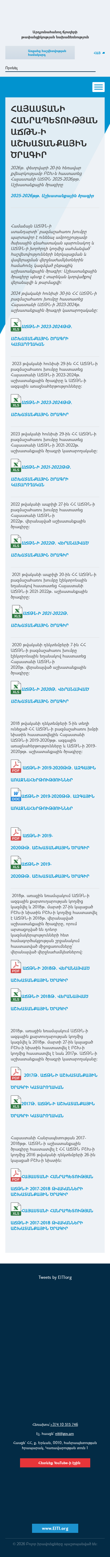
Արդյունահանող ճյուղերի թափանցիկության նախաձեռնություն (55, 14)
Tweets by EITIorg (55, 1277)
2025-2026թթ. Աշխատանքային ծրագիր (52, 195)
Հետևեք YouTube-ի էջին (59, 1462)
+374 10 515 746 (64, 1424)
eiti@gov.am (64, 1433)
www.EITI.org (55, 1528)
